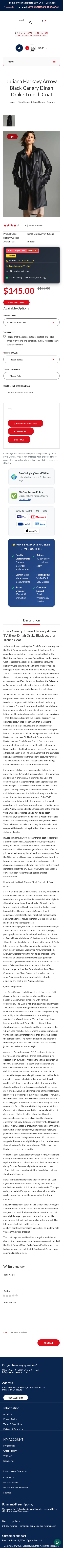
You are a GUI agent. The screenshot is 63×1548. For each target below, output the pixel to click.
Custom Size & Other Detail (16, 386)
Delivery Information (13, 1429)
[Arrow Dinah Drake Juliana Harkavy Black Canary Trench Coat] (31, 174)
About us (7, 1414)
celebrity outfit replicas (26, 1224)
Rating (7, 1291)
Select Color (10, 353)
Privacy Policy (10, 1419)
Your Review (10, 1302)
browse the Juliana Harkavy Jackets (28, 824)
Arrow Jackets (13, 685)
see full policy (25, 499)
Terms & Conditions (12, 1424)
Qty (10, 409)
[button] (38, 48)
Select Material (12, 369)
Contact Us (8, 1477)
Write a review (36, 225)
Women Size (10, 316)
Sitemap (7, 1492)
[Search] (30, 22)
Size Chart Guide (16, 303)
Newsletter (8, 1461)
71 (24, 225)
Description (31, 620)
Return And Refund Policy (15, 1487)
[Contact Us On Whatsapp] (57, 1542)
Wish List (7, 1455)
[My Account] (19, 48)
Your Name (9, 1274)
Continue (48, 1343)
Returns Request (11, 1482)
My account (9, 1445)
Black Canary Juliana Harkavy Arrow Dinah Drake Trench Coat (37, 102)
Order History (10, 1450)
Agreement (9, 332)
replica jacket (39, 973)
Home (12, 102)
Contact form (15, 1398)
